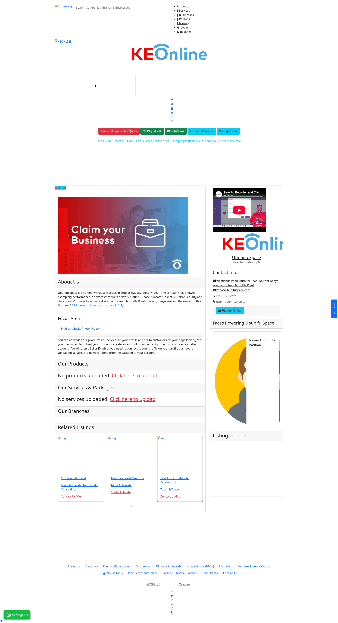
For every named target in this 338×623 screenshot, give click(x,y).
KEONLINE (153, 584)
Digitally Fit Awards (168, 566)
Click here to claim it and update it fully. (98, 305)
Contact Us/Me (71, 496)
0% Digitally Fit (152, 131)
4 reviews (144, 77)
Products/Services (202, 131)
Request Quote (231, 310)
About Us (74, 566)
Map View (225, 566)
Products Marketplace (143, 573)
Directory (91, 566)
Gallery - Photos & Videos (179, 573)
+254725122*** (226, 296)
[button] (69, 235)
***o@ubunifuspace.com (233, 290)
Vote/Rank (177, 131)
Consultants (210, 573)
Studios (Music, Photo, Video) (80, 329)
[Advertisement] (169, 160)
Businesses (143, 566)
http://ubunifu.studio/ (230, 302)
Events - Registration (117, 566)
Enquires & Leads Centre (253, 566)
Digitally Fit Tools (111, 573)
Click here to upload (134, 375)
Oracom (184, 584)
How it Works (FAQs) (200, 566)
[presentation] (131, 506)
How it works (334, 308)
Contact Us (230, 573)
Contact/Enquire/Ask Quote (119, 131)
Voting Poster (228, 131)
